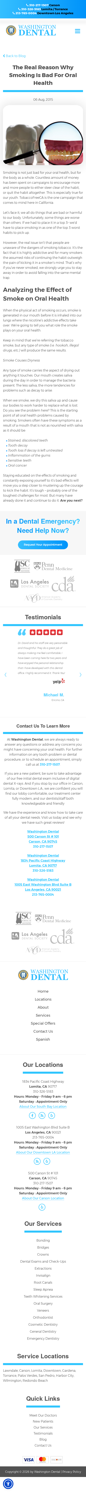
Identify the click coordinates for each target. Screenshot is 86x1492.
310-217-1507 (39, 5)
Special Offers (43, 1023)
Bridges (43, 1247)
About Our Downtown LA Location (43, 1152)
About (43, 1007)
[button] (8, 1484)
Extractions (43, 1268)
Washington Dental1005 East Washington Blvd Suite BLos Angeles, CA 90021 (43, 885)
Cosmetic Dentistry (43, 1324)
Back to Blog (16, 56)
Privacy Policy (71, 1472)
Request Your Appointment (43, 544)
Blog (43, 1439)
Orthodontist (43, 1317)
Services (43, 1015)
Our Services (43, 1427)
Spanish (43, 1039)
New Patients (43, 1421)
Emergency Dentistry (43, 1338)
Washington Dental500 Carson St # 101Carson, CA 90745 (43, 836)
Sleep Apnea (43, 1289)
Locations (43, 999)
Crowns (43, 1254)
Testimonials (43, 1433)
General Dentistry (43, 1331)
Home (43, 991)
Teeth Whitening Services (43, 1296)
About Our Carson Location (43, 1198)
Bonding (43, 1240)
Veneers (43, 1310)
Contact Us (43, 1031)
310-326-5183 (31, 9)
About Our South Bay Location (43, 1106)
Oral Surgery (43, 1303)
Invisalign (43, 1275)
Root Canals (43, 1282)
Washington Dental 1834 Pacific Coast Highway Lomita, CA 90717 (43, 860)
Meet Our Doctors (43, 1415)
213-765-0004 (26, 13)
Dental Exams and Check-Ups (43, 1261)
